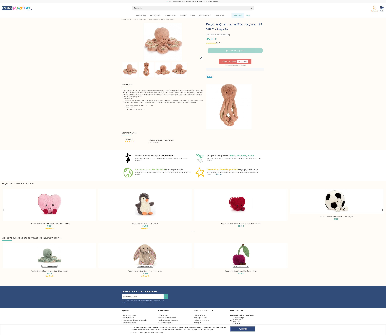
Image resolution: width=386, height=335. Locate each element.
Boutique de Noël (201, 318)
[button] (4, 210)
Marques (198, 323)
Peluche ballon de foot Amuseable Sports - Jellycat (336, 216)
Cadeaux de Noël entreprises (168, 320)
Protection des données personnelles (135, 320)
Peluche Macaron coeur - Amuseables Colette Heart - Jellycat (49, 223)
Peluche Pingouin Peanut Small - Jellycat (145, 223)
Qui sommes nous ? (129, 315)
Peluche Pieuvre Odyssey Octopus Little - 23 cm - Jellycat (49, 271)
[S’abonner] (166, 296)
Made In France (200, 315)
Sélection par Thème (202, 320)
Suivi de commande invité (167, 318)
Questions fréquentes (166, 323)
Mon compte (163, 315)
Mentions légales (128, 318)
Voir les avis (218, 174)
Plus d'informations (137, 332)
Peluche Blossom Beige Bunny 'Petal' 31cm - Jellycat (145, 271)
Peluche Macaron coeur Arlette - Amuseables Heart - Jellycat (241, 223)
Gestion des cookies (129, 323)
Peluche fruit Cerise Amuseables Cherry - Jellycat (241, 271)
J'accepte (243, 329)
